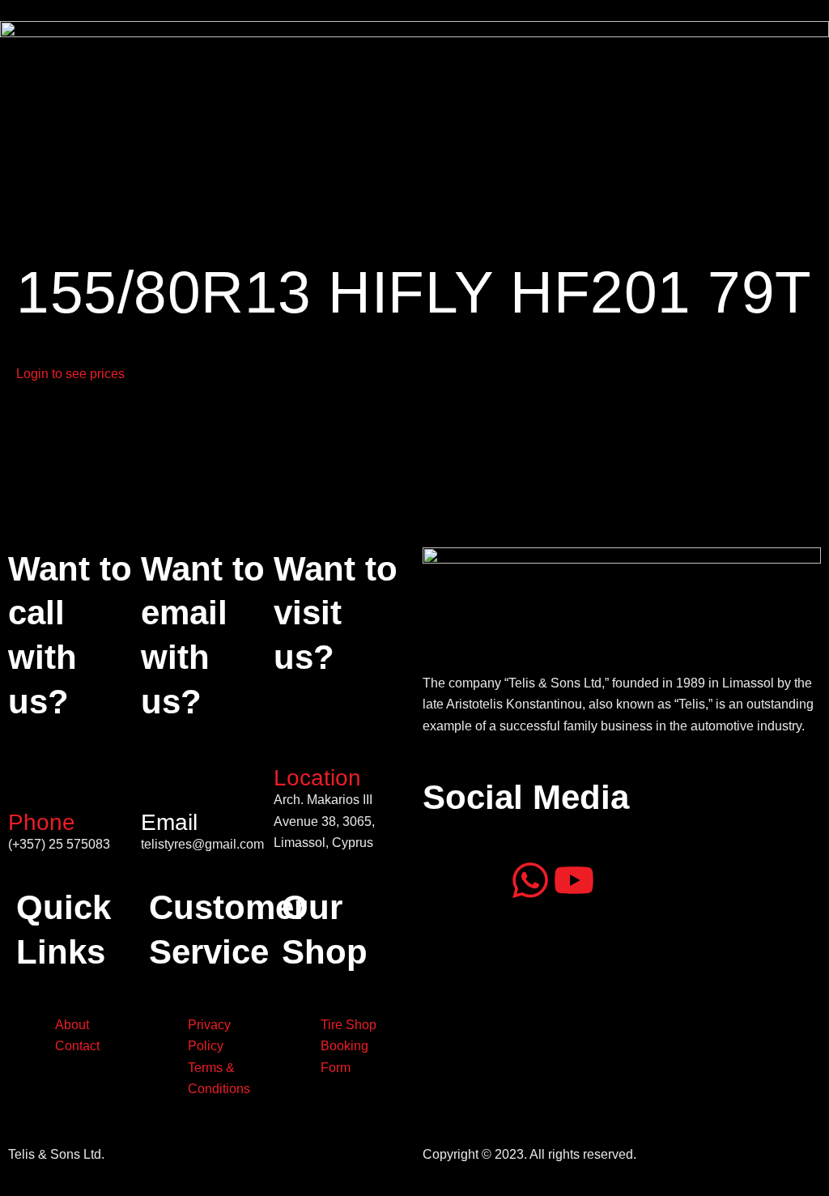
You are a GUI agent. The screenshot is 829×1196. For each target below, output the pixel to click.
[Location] (294, 740)
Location (317, 777)
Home (27, 185)
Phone (41, 822)
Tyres (152, 185)
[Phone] (28, 784)
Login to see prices (70, 374)
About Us (90, 185)
